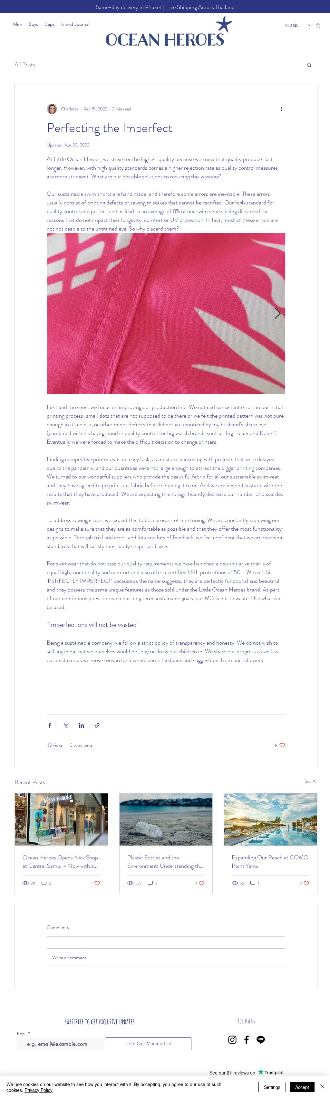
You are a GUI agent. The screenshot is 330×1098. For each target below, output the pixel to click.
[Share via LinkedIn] (81, 725)
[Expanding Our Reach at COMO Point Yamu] (270, 819)
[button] (298, 25)
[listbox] (298, 25)
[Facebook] (246, 1039)
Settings (272, 1087)
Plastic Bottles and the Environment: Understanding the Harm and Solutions (164, 861)
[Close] (322, 1087)
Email (21, 1034)
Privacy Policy (38, 1090)
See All (311, 781)
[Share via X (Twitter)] (66, 725)
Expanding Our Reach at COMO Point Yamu (270, 861)
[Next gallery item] (277, 314)
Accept (302, 1087)
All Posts (25, 64)
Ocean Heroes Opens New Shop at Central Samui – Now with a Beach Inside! (60, 861)
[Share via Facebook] (50, 725)
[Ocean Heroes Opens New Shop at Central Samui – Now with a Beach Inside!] (61, 819)
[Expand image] (166, 313)
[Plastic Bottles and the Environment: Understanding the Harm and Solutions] (166, 819)
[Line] (260, 1039)
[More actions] (281, 109)
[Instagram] (232, 1039)
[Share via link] (97, 725)
